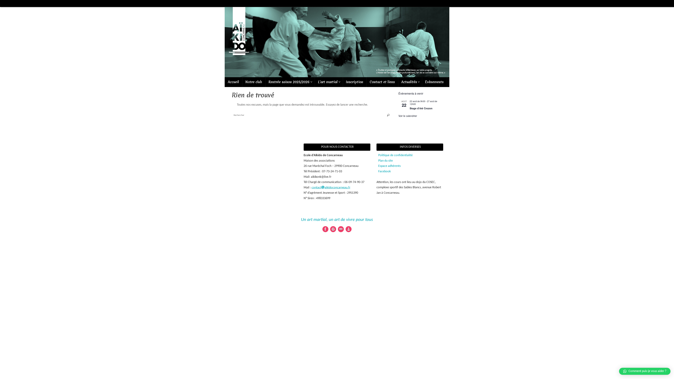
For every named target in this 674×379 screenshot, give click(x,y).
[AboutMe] (349, 229)
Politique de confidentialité (395, 155)
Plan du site (385, 160)
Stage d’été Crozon (421, 108)
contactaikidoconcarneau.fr (331, 187)
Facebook (384, 171)
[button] (644, 371)
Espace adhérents (389, 166)
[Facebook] (325, 229)
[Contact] (341, 229)
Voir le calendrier (407, 116)
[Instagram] (333, 229)
